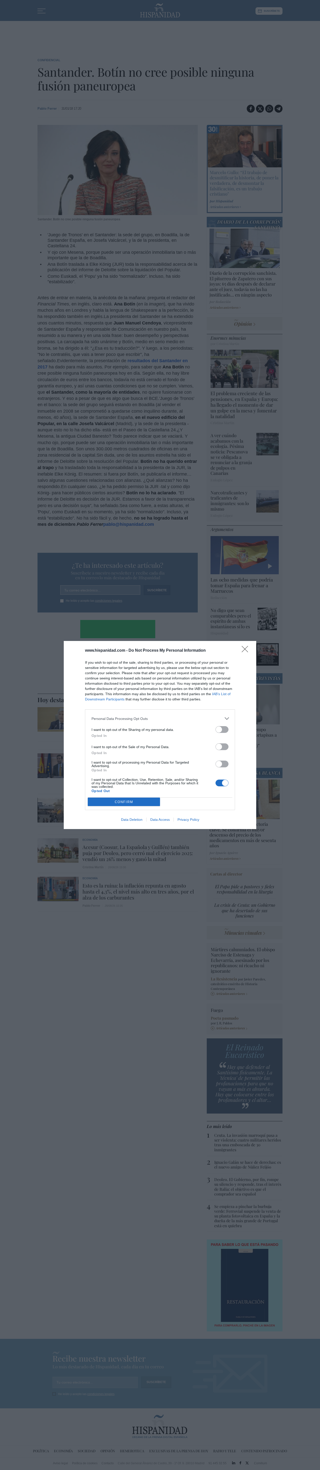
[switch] (222, 729)
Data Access (160, 820)
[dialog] (160, 735)
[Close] (246, 650)
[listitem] (160, 718)
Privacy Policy (188, 820)
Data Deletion (131, 820)
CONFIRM (124, 802)
